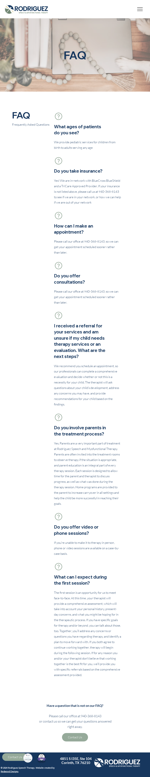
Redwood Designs (9, 771)
